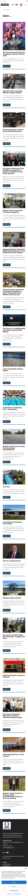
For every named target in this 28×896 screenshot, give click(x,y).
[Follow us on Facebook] (12, 4)
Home (4, 9)
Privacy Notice (6, 866)
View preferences (14, 890)
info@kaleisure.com (10, 847)
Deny (14, 886)
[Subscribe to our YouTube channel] (17, 4)
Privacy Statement (16, 893)
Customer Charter (7, 864)
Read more (6, 66)
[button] (26, 868)
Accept (14, 882)
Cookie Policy (9, 893)
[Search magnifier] (27, 1)
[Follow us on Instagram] (15, 4)
